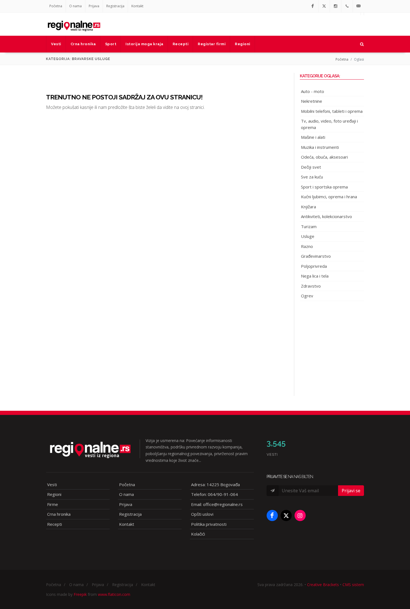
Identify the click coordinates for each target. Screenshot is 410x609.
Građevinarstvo (316, 256)
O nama (75, 6)
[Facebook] (312, 6)
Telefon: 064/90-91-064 (214, 494)
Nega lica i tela (315, 276)
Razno (307, 246)
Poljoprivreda (314, 266)
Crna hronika (59, 514)
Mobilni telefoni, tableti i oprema (332, 111)
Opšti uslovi (202, 514)
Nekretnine (311, 101)
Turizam (309, 226)
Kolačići (198, 534)
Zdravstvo (311, 286)
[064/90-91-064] (347, 6)
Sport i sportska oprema (324, 187)
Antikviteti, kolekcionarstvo (326, 216)
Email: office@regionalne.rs (217, 504)
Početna (55, 6)
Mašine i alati (313, 137)
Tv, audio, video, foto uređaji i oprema (329, 124)
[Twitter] (324, 6)
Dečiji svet (311, 167)
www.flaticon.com (114, 594)
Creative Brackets (323, 584)
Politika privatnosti (208, 524)
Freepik (80, 594)
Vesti (52, 484)
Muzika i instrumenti (320, 147)
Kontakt (137, 6)
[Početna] (74, 24)
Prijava (94, 6)
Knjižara (308, 206)
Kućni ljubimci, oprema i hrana (329, 196)
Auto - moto (312, 91)
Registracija (115, 6)
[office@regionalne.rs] (358, 6)
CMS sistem (353, 584)
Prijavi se (351, 491)
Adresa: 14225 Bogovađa (215, 484)
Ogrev (307, 295)
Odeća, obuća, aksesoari (324, 157)
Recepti (54, 524)
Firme (52, 504)
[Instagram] (335, 6)
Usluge (307, 236)
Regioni (54, 494)
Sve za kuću (312, 177)
